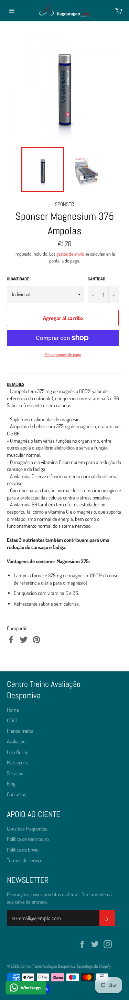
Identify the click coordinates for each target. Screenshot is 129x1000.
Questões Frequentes (27, 828)
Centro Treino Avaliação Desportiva (47, 966)
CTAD (12, 720)
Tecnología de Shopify (93, 966)
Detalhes (15, 384)
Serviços (15, 773)
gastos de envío (70, 254)
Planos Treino (20, 731)
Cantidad (96, 278)
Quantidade (18, 278)
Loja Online (17, 752)
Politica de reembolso (28, 839)
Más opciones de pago (62, 354)
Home (13, 710)
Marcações (17, 762)
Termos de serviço (24, 860)
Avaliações (17, 741)
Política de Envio (23, 849)
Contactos (16, 794)
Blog (11, 783)
